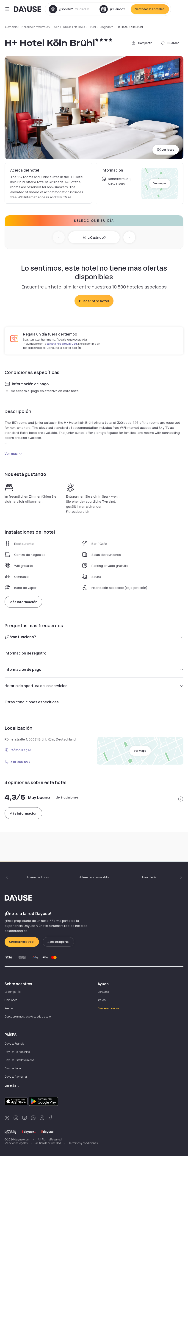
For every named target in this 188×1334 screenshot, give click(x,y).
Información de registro (25, 653)
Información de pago (23, 669)
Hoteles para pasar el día (94, 877)
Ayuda (102, 1000)
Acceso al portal (58, 942)
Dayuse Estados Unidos (19, 1060)
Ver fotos (168, 150)
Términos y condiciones (83, 1143)
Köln (56, 27)
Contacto (103, 992)
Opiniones (11, 1000)
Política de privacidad (48, 1143)
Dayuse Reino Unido (17, 1052)
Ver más (11, 453)
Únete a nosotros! (21, 942)
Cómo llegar (21, 750)
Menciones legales (16, 1143)
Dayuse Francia (14, 1044)
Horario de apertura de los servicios (36, 685)
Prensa (9, 1008)
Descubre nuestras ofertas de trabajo (28, 1016)
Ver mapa (159, 183)
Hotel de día (149, 877)
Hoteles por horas (38, 877)
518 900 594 (20, 762)
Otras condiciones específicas (32, 701)
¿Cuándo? (97, 237)
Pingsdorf (106, 27)
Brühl (92, 27)
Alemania (11, 27)
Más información (23, 601)
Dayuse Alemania (16, 1077)
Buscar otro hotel (94, 301)
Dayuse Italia (13, 1068)
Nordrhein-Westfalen (36, 27)
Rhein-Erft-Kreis (74, 27)
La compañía (13, 992)
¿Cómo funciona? (20, 636)
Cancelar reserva (108, 1008)
